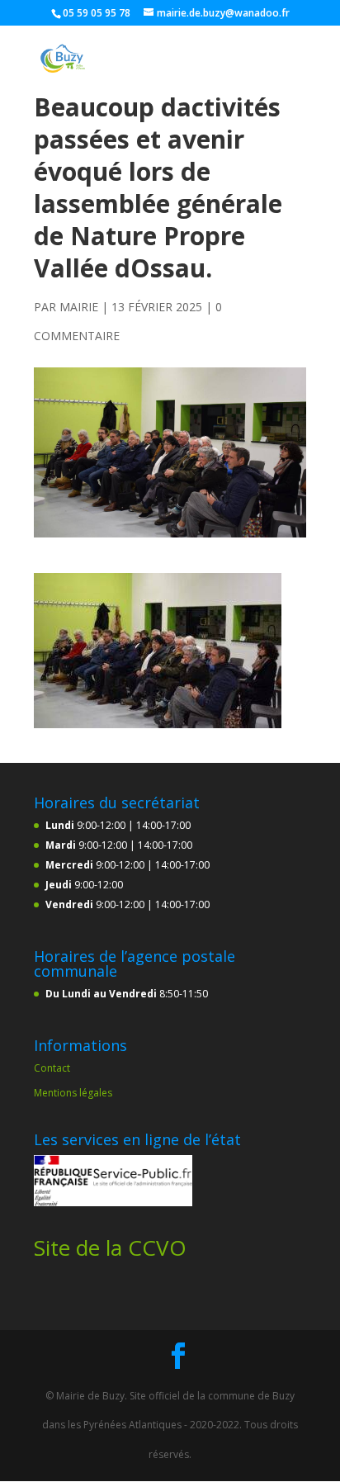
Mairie (78, 307)
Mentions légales (73, 1093)
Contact (52, 1068)
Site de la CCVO (110, 1247)
